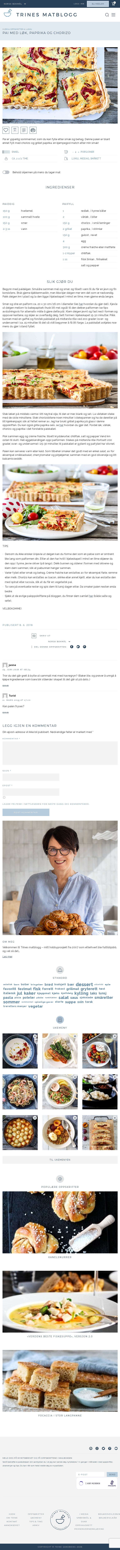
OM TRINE (12, 1518)
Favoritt (9, 989)
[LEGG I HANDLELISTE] (24, 130)
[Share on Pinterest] (84, 646)
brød (49, 984)
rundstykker (51, 997)
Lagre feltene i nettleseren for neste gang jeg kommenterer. (46, 804)
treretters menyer (15, 1006)
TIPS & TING (36, 1521)
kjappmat (43, 993)
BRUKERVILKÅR (108, 1518)
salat (64, 997)
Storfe (59, 1001)
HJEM (12, 1514)
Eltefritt (98, 984)
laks (93, 993)
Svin (80, 1002)
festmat (25, 989)
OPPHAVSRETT (83, 1525)
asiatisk (7, 984)
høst (102, 988)
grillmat (72, 989)
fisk (37, 989)
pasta (8, 998)
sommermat (27, 1002)
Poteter (29, 997)
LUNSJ (29, 29)
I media (84, 1514)
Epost (7, 785)
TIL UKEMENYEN (60, 1160)
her (81, 304)
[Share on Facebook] (71, 646)
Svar (5, 686)
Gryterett (89, 989)
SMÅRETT (95, 158)
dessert (84, 984)
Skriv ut (45, 636)
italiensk (9, 993)
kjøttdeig (67, 993)
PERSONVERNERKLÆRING (89, 1529)
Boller (25, 984)
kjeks (56, 993)
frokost (60, 988)
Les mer (7, 956)
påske (39, 997)
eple (108, 984)
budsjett (60, 984)
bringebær (37, 984)
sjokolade (86, 997)
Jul (19, 993)
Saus (74, 998)
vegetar (35, 1006)
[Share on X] (78, 646)
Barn (16, 984)
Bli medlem (98, 4)
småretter (104, 997)
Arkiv (36, 1525)
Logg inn (79, 4)
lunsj (103, 993)
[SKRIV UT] (33, 130)
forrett (47, 989)
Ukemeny (36, 1518)
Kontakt (12, 1521)
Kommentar (11, 738)
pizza (18, 997)
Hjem (5, 29)
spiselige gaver (44, 1002)
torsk (89, 1001)
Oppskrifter (17, 29)
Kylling (81, 993)
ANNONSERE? (12, 1525)
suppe (70, 1002)
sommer (11, 1002)
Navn (6, 771)
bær (71, 984)
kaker (30, 993)
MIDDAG (84, 158)
